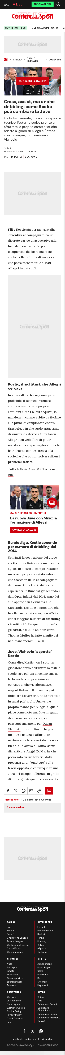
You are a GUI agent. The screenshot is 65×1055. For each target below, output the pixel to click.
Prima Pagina (44, 967)
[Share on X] (16, 791)
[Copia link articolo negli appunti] (39, 791)
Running (41, 941)
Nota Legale (13, 1004)
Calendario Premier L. (48, 1017)
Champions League (17, 937)
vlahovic (31, 156)
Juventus (55, 59)
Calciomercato (15, 952)
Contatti (11, 997)
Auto (9, 963)
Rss (39, 978)
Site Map (42, 981)
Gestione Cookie (16, 1007)
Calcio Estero (14, 948)
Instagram (30, 1039)
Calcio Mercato (32, 60)
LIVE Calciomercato (45, 28)
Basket (41, 934)
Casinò (41, 1021)
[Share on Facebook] (8, 791)
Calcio (17, 59)
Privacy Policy (14, 1014)
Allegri (13, 440)
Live (19, 4)
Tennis (40, 937)
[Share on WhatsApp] (23, 791)
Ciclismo (42, 952)
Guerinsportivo (15, 978)
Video (40, 997)
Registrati (42, 985)
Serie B (10, 934)
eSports (41, 948)
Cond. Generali (15, 1018)
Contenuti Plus (15, 27)
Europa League (15, 941)
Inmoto (10, 970)
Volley (40, 945)
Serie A (11, 930)
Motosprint (13, 974)
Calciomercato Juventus (28, 513)
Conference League (18, 945)
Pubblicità (42, 974)
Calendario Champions (43, 1009)
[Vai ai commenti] (49, 791)
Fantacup (12, 985)
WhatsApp (47, 1039)
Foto (39, 1000)
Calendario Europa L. (48, 1014)
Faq (9, 1022)
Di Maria (16, 156)
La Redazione (14, 1000)
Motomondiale (45, 930)
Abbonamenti (44, 963)
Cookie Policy (14, 1011)
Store (40, 970)
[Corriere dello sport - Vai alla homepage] (32, 16)
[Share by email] (31, 791)
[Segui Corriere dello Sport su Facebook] (24, 1031)
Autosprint (12, 967)
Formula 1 (42, 927)
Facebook (17, 1039)
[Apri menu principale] (6, 4)
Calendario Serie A (47, 1004)
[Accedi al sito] (58, 4)
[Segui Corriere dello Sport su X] (33, 1031)
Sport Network (14, 981)
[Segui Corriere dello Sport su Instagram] (41, 1031)
